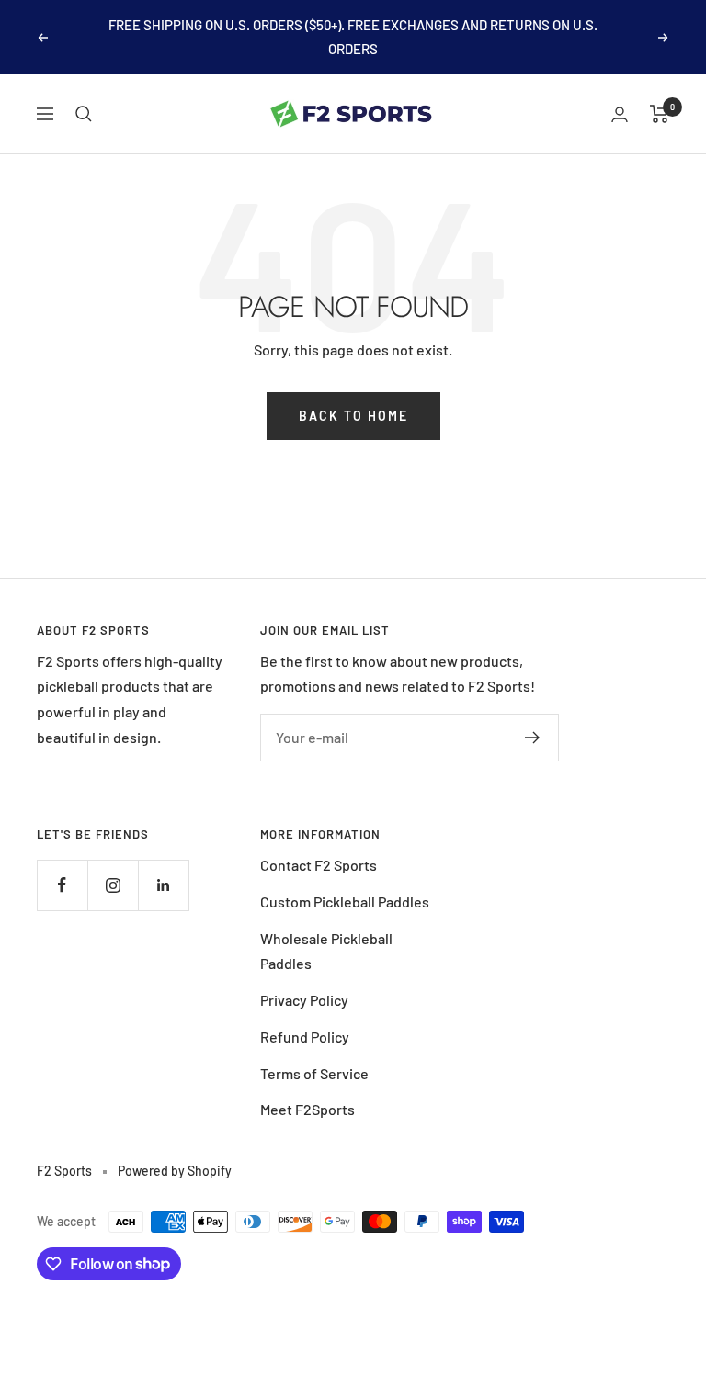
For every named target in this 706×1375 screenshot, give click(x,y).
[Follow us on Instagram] (112, 885)
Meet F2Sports (307, 1109)
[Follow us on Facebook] (62, 885)
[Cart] (659, 114)
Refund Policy (304, 1036)
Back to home (353, 415)
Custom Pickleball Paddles (344, 901)
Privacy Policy (304, 1000)
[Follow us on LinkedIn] (163, 885)
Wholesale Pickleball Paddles (326, 951)
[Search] (83, 114)
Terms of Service (314, 1073)
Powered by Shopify (175, 1170)
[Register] (533, 737)
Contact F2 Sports (318, 864)
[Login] (619, 114)
